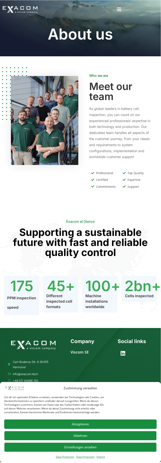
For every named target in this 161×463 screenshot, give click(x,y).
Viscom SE (80, 352)
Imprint (101, 457)
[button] (119, 9)
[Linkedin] (123, 353)
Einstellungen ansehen (80, 447)
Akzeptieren (80, 424)
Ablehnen (80, 435)
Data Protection (65, 457)
